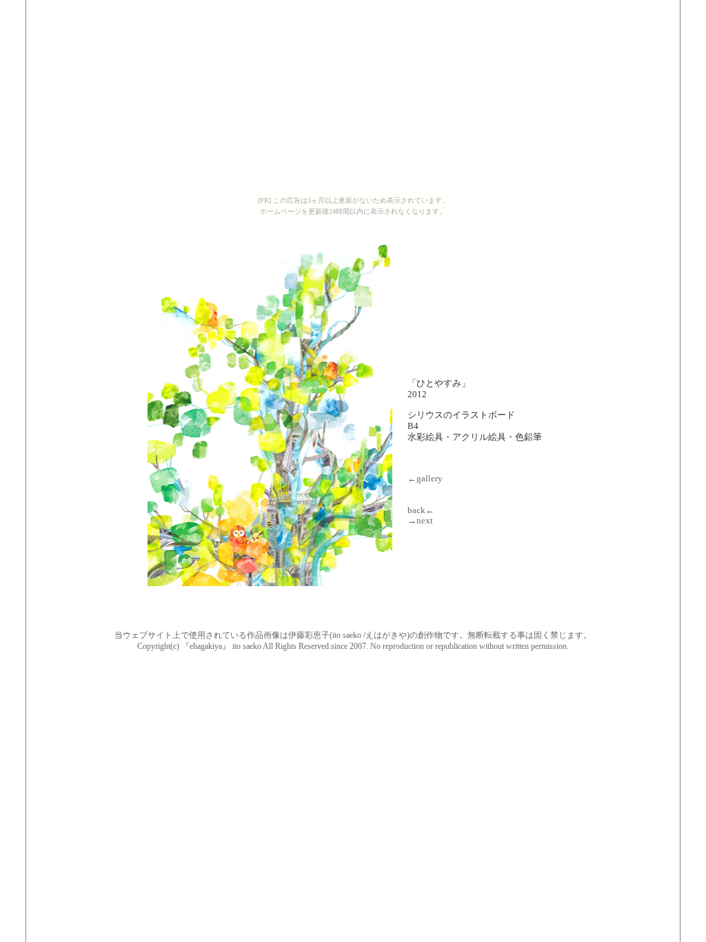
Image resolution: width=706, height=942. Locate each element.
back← (420, 510)
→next (420, 520)
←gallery (425, 478)
